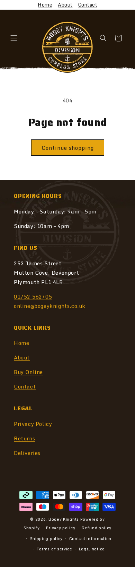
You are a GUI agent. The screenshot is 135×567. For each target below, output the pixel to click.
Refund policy (96, 528)
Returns (24, 438)
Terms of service (54, 549)
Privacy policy (60, 528)
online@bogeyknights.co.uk (50, 306)
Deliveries (27, 453)
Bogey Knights (63, 519)
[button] (13, 38)
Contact (88, 5)
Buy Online (28, 372)
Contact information (90, 539)
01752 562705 (33, 296)
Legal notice (92, 549)
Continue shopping (68, 148)
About (65, 5)
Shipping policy (46, 539)
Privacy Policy (33, 424)
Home (45, 5)
